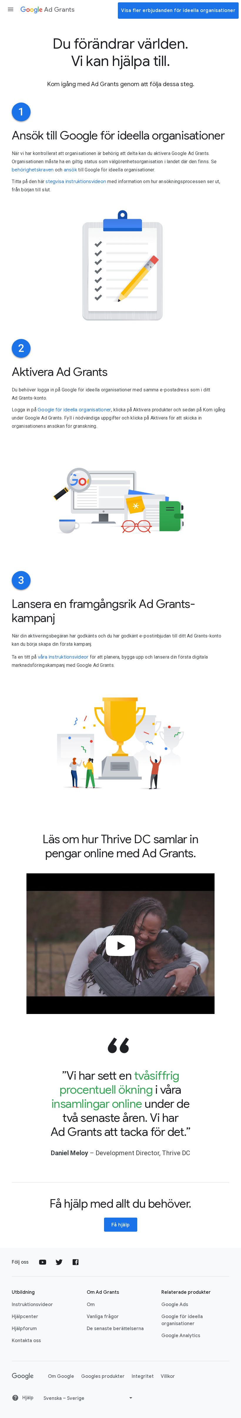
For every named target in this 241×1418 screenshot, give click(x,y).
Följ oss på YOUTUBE (43, 1262)
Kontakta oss (26, 1341)
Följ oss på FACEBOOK (75, 1262)
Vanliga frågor (103, 1317)
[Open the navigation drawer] (11, 9)
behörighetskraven (32, 170)
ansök (70, 170)
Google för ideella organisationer (74, 410)
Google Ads (174, 1305)
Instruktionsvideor (32, 1305)
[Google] (23, 1376)
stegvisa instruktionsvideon (76, 182)
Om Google (61, 1376)
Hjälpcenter (25, 1317)
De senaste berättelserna (115, 1329)
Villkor (168, 1376)
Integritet (143, 1376)
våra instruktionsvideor (63, 657)
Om (91, 1305)
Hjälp (27, 1398)
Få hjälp (120, 1225)
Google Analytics (180, 1336)
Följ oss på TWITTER (59, 1262)
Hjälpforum (24, 1329)
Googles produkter (103, 1376)
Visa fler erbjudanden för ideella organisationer (178, 10)
